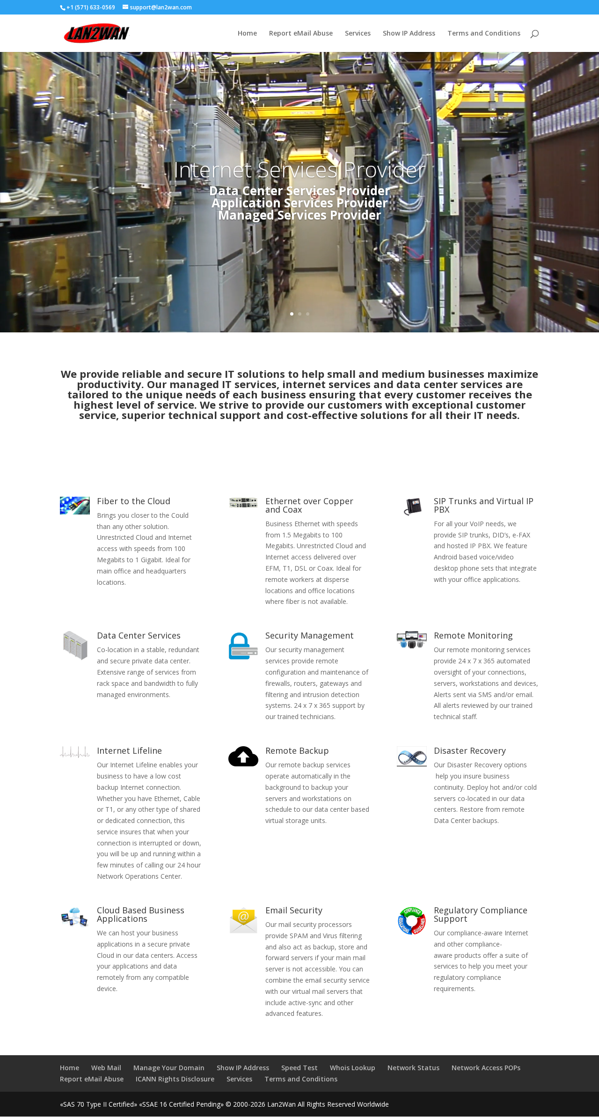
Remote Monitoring (473, 635)
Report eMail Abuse (301, 33)
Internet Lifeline (129, 750)
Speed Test (299, 1067)
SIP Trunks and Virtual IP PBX (483, 505)
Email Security (293, 910)
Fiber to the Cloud (133, 501)
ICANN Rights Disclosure (175, 1078)
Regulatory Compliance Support (480, 914)
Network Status (413, 1067)
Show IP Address (409, 33)
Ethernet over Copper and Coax (309, 505)
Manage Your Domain (169, 1067)
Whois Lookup (352, 1067)
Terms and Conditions (483, 33)
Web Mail (106, 1067)
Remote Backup (297, 750)
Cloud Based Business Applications (140, 914)
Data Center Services (139, 635)
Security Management (309, 635)
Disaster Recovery (470, 750)
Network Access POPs (486, 1067)
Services (358, 33)
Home (247, 33)
